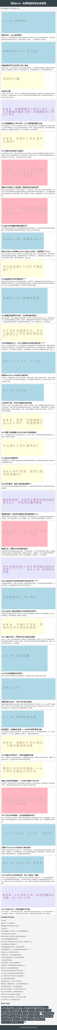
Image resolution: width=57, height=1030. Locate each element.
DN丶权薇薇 (24, 1007)
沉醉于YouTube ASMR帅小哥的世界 (16, 848)
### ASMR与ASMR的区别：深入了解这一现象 (20, 875)
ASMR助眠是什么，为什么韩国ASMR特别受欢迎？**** (23, 343)
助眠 (15, 8)
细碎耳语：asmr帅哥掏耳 (12, 35)
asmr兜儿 (30, 1016)
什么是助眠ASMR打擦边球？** (14, 279)
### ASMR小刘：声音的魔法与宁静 (16, 909)
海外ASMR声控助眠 (48, 1013)
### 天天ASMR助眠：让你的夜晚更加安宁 (18, 815)
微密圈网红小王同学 (14, 1007)
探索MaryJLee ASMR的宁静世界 (15, 375)
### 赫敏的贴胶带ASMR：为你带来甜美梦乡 (19, 315)
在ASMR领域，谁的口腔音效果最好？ (17, 484)
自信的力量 (6, 91)
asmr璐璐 (30, 1019)
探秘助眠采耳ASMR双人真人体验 (15, 65)
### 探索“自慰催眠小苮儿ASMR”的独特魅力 (19, 432)
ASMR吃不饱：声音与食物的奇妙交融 (17, 403)
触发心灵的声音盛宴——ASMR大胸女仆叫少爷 (20, 781)
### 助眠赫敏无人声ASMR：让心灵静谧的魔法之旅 (22, 123)
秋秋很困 (24, 1016)
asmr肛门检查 (38, 1016)
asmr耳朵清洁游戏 (7, 1019)
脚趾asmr (19, 1013)
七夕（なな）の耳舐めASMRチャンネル (12, 1022)
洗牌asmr (4, 1007)
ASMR (11, 8)
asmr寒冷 (3, 920)
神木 (18, 8)
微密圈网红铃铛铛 (39, 1019)
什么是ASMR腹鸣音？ (10, 458)
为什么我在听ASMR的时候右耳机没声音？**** (20, 581)
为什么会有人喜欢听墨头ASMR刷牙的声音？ (19, 611)
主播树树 (32, 1007)
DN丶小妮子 (47, 1010)
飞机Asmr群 (5, 1016)
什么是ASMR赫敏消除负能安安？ (15, 226)
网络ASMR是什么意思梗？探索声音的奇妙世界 (20, 187)
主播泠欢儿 (16, 1019)
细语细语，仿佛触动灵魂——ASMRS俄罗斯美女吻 (22, 729)
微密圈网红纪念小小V (42, 1007)
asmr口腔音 (5, 1010)
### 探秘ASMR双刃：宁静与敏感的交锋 (17, 755)
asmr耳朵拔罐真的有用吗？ (13, 673)
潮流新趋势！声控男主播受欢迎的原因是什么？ (20, 514)
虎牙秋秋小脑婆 (48, 1016)
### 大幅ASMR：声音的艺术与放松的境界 (18, 637)
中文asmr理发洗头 (15, 1016)
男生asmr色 (31, 1010)
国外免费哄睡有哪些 (15, 1010)
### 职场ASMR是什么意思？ (13, 151)
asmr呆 (25, 1013)
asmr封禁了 (39, 1010)
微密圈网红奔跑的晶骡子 (8, 1013)
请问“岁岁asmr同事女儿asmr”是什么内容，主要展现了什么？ (26, 251)
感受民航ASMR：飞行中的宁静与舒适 (17, 702)
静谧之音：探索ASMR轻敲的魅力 (15, 549)
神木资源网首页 (5, 8)
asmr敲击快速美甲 (34, 1013)
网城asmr (23, 1019)
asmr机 (24, 1010)
